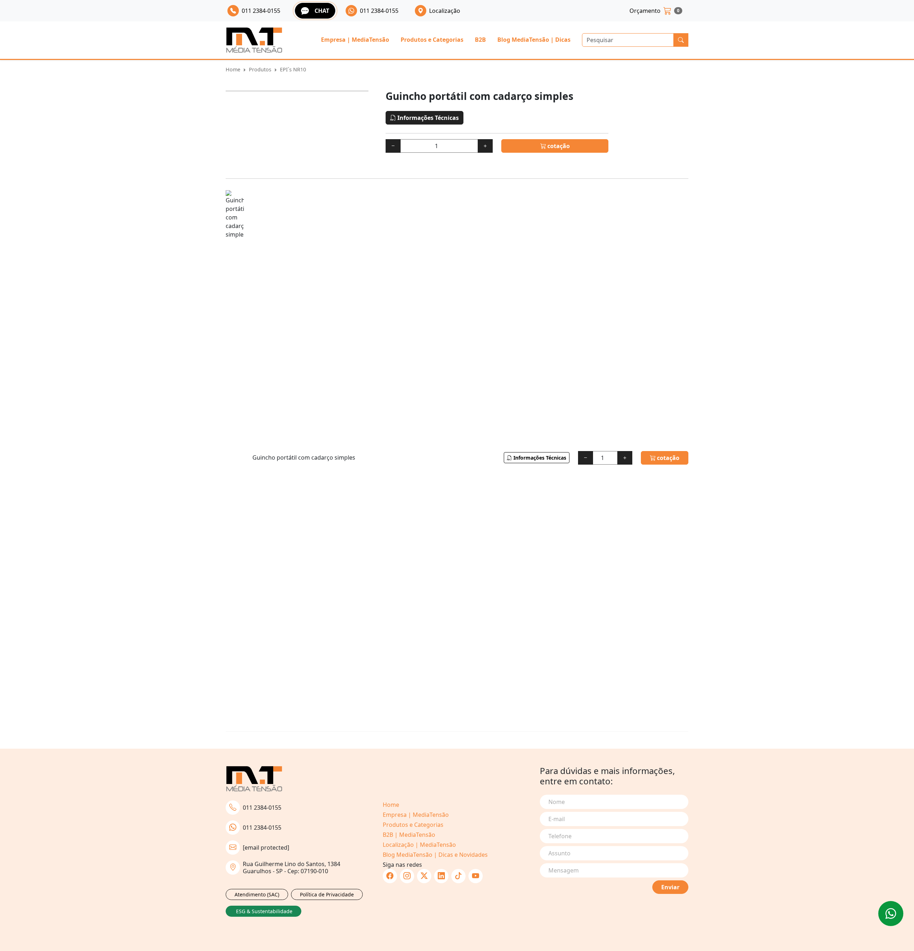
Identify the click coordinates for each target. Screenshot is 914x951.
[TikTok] (458, 876)
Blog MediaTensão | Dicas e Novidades (435, 855)
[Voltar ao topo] (890, 913)
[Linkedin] (441, 876)
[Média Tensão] (254, 40)
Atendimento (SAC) (257, 894)
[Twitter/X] (424, 876)
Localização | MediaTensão (419, 845)
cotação (558, 146)
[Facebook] (390, 876)
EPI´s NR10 (293, 69)
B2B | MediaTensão (409, 835)
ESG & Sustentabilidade (264, 911)
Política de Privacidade (327, 894)
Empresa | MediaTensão (355, 40)
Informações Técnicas (427, 118)
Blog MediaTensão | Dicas (534, 40)
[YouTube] (475, 876)
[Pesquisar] (680, 40)
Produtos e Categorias (432, 40)
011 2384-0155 (262, 807)
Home (233, 69)
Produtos (260, 69)
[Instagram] (407, 876)
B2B (480, 40)
